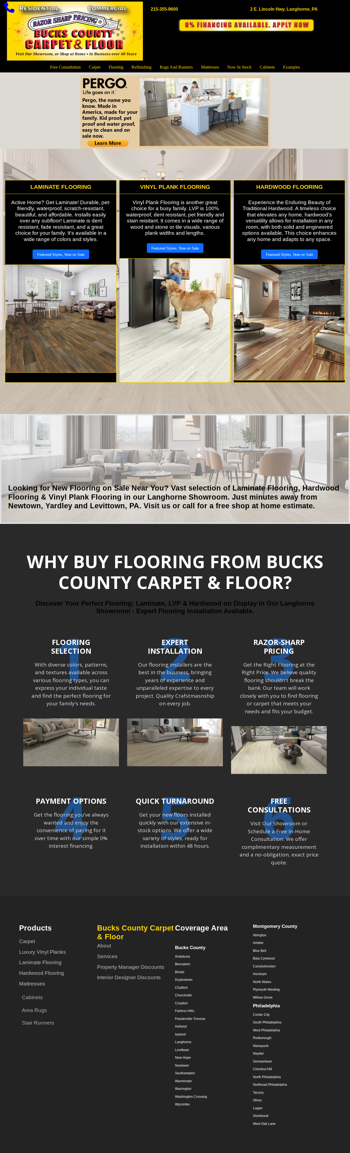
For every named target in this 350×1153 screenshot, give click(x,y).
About (104, 946)
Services (107, 956)
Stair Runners (38, 1023)
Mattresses (210, 67)
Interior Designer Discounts (129, 977)
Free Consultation (65, 67)
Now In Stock (239, 67)
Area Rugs (34, 1010)
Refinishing (141, 67)
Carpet (94, 67)
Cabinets (267, 67)
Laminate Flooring (40, 962)
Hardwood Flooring (41, 973)
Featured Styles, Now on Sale (60, 255)
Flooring (116, 67)
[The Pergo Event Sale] (175, 112)
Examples (291, 67)
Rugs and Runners (176, 67)
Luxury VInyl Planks (42, 952)
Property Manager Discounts (130, 967)
